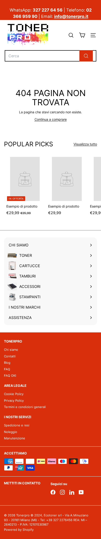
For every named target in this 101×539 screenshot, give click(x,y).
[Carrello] (82, 35)
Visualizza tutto (85, 144)
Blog (7, 362)
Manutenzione (14, 438)
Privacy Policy (14, 400)
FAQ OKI (10, 375)
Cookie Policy (13, 394)
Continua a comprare (51, 119)
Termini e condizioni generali (25, 407)
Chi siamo (11, 349)
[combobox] (50, 55)
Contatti (10, 356)
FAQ (7, 369)
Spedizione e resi (16, 425)
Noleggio (10, 432)
